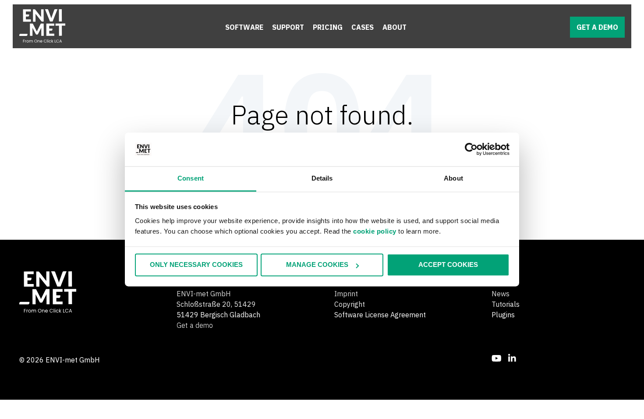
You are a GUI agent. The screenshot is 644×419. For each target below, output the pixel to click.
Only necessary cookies (196, 265)
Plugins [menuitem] (503, 314)
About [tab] (453, 178)
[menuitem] (497, 358)
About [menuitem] (394, 27)
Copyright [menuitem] (349, 304)
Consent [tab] (190, 178)
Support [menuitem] (288, 27)
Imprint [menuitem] (346, 293)
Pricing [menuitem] (328, 27)
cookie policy (374, 231)
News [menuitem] (501, 293)
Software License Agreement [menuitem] (380, 314)
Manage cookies (317, 265)
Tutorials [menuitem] (506, 304)
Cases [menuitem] (362, 27)
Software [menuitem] (244, 27)
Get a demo (597, 27)
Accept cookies (448, 265)
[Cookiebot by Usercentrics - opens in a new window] (471, 149)
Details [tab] (322, 178)
